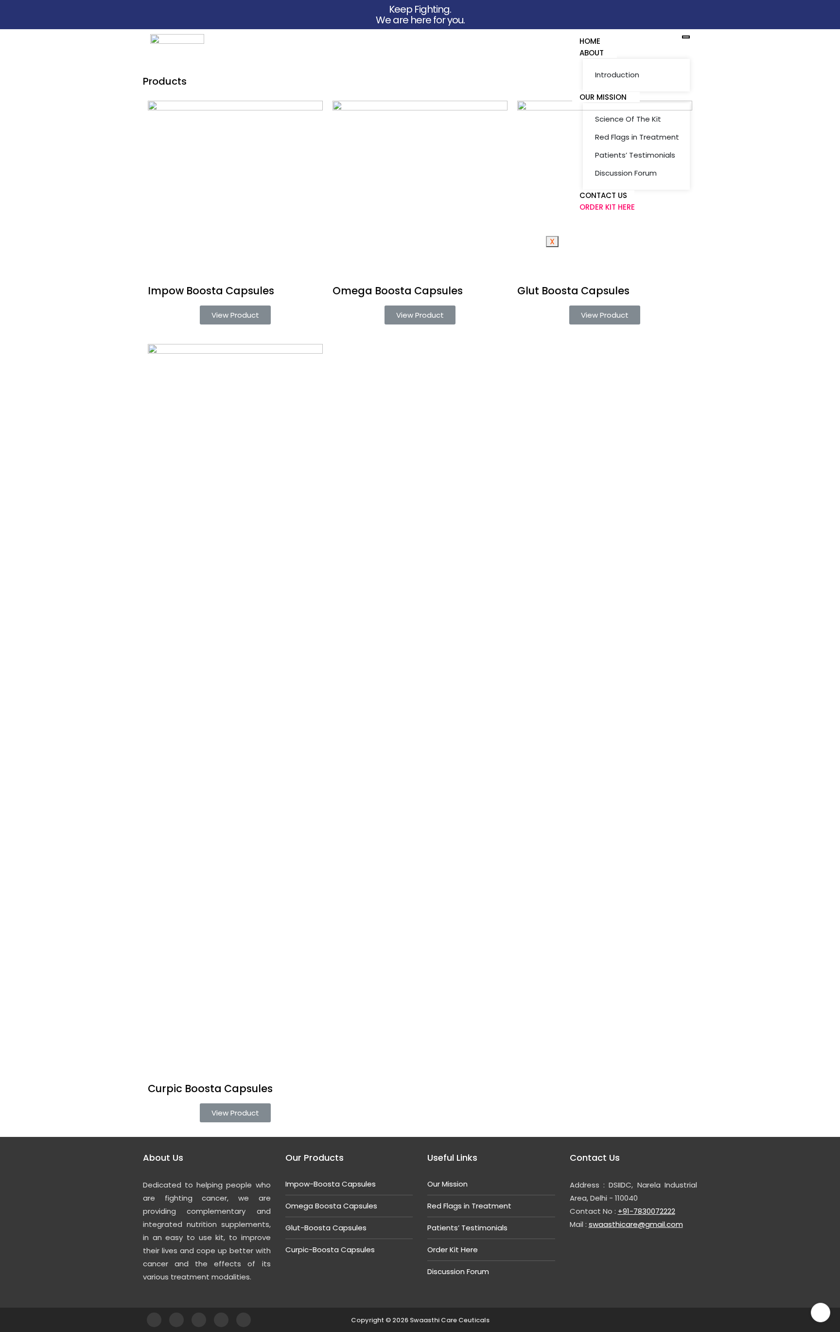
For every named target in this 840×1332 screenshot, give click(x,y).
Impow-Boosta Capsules (330, 1184)
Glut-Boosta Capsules (326, 1228)
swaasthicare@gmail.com (636, 1224)
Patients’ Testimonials (635, 155)
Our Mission (603, 97)
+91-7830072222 (646, 1211)
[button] (235, 315)
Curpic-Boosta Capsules (330, 1249)
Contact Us (603, 195)
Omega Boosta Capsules (331, 1206)
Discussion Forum (626, 173)
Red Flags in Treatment (637, 137)
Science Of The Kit (628, 119)
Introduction (617, 75)
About (591, 53)
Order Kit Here (607, 207)
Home (589, 41)
